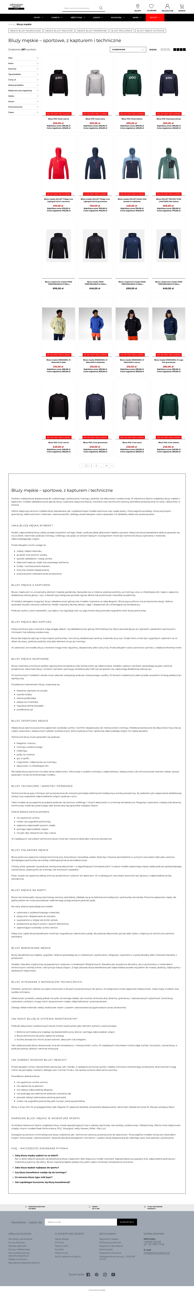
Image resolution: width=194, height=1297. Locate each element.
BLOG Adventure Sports (68, 1256)
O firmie (59, 1242)
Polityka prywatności (110, 1242)
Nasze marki (61, 1246)
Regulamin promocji (110, 1253)
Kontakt (59, 1249)
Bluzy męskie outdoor (150, 31)
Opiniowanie (106, 1249)
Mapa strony (61, 1253)
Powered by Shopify (97, 1290)
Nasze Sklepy (62, 1239)
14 (107, 465)
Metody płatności (17, 1246)
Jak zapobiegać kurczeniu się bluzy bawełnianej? (42, 1182)
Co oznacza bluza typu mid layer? (33, 1177)
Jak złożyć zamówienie (20, 1239)
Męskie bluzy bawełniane (25, 31)
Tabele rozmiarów (17, 1259)
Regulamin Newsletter (111, 1246)
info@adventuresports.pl (157, 1252)
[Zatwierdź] (101, 8)
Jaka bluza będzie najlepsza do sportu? (37, 1167)
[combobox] (79, 8)
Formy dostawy (16, 1242)
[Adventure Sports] (16, 6)
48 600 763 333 (153, 1241)
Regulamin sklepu (108, 1239)
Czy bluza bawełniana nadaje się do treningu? (41, 1172)
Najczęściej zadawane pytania (24, 1262)
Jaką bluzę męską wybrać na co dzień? (36, 1155)
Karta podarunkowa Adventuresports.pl (18, 1254)
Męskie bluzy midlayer (59, 31)
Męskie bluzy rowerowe (92, 31)
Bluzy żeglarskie (121, 31)
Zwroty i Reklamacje (19, 1249)
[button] (128, 49)
